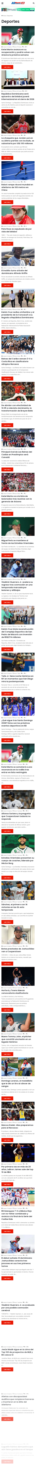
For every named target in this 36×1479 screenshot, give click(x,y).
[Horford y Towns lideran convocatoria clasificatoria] (18, 976)
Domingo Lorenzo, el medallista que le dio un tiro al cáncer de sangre (16, 1083)
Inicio (4, 15)
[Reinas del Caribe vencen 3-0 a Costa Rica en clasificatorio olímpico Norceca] (18, 344)
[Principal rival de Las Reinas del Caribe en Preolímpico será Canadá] (18, 437)
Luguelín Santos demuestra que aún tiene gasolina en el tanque (17, 1446)
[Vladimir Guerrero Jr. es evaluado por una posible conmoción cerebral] (18, 1291)
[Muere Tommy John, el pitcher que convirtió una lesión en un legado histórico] (18, 1022)
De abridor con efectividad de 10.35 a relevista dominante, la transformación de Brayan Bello (17, 408)
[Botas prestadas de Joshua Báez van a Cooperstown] (18, 934)
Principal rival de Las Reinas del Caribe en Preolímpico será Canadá (16, 455)
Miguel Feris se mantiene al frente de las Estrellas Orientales (17, 542)
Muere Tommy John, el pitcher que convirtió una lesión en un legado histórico (16, 1039)
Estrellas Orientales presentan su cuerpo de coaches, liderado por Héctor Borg (17, 861)
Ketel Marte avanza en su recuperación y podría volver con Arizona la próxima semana (17, 52)
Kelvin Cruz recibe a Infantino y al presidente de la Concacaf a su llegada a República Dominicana (17, 315)
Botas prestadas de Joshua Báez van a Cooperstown (17, 950)
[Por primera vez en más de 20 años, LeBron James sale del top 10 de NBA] (18, 1152)
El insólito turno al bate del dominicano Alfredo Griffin (14, 272)
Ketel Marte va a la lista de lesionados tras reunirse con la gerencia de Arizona (16, 499)
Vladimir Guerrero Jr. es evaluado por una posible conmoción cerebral (18, 1308)
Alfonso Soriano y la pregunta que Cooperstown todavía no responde (16, 816)
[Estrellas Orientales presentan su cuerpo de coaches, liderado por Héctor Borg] (18, 843)
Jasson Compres (7, 47)
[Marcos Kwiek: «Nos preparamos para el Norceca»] (18, 1111)
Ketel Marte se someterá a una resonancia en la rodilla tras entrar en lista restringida (16, 770)
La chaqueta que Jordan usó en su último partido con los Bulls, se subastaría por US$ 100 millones (17, 141)
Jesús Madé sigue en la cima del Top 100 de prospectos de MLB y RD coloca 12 (17, 1352)
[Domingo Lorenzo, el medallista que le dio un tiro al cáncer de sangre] (18, 1066)
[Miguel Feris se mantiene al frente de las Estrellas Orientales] (18, 526)
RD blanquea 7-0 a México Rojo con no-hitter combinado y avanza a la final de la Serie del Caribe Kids (16, 1215)
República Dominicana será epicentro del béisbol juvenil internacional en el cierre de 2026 (17, 96)
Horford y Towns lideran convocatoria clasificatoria (14, 991)
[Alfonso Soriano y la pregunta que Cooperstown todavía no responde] (18, 799)
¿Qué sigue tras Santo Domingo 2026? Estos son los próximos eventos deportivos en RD (17, 723)
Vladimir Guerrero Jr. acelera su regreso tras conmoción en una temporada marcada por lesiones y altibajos (17, 586)
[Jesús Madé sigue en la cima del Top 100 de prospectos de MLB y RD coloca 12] (18, 1335)
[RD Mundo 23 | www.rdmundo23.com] (18, 3)
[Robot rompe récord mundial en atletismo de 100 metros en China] (18, 170)
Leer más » (7, 67)
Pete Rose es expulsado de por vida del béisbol (16, 230)
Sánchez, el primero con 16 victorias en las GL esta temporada (14, 907)
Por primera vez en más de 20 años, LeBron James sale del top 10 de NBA (17, 1169)
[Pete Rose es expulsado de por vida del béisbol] (18, 214)
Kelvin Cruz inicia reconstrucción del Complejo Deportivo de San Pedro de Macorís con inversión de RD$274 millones (17, 633)
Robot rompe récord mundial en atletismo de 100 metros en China (17, 187)
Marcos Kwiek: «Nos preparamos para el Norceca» (17, 1126)
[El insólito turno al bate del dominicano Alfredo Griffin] (18, 256)
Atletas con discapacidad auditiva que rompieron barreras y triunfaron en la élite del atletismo (17, 1400)
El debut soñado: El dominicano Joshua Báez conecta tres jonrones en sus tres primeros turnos (16, 1262)
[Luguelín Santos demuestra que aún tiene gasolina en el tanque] (18, 1431)
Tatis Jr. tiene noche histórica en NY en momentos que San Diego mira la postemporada (17, 679)
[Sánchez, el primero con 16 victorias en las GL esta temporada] (18, 890)
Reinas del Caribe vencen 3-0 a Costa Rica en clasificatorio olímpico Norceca (16, 361)
